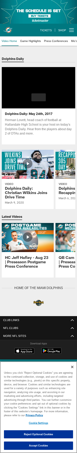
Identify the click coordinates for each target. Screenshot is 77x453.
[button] (38, 97)
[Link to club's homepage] (8, 28)
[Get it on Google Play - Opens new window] (51, 352)
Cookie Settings (38, 423)
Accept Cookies (38, 445)
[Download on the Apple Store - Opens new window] (24, 351)
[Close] (72, 367)
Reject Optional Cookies (38, 434)
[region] (38, 407)
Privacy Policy (33, 415)
